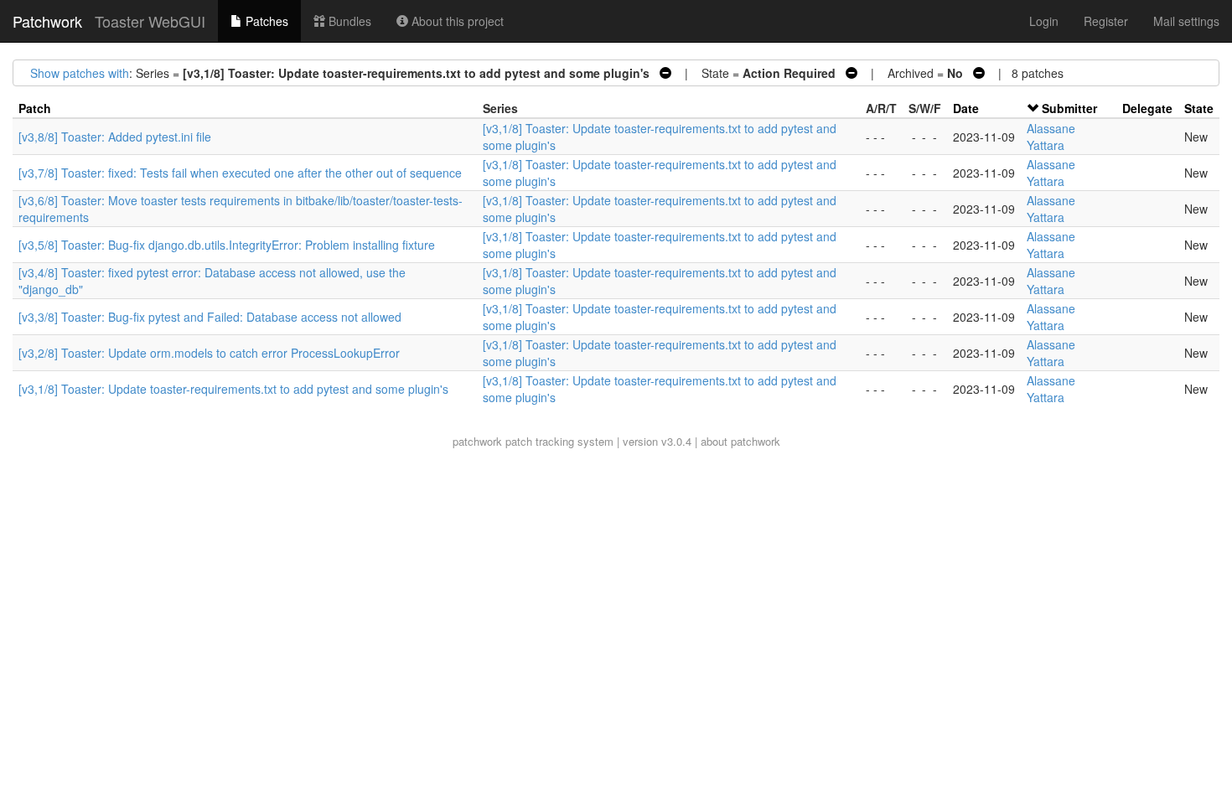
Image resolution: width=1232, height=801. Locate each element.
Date (966, 108)
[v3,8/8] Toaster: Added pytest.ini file (114, 136)
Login (1044, 21)
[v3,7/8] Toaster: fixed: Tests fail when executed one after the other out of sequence (240, 172)
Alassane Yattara (1051, 136)
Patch (34, 108)
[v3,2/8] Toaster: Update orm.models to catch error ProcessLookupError (209, 352)
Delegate (1147, 108)
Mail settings (1186, 21)
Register (1106, 21)
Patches (265, 21)
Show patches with (79, 73)
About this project (456, 21)
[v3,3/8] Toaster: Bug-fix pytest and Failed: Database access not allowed (209, 316)
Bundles (348, 21)
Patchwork (47, 21)
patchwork (477, 441)
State (1199, 108)
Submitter (1069, 108)
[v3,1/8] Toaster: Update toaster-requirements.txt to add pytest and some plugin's (233, 388)
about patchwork (740, 441)
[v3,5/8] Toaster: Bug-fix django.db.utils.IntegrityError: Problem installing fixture (226, 244)
